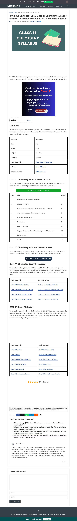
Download (48, 2)
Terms (63, 514)
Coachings (42, 6)
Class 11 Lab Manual (17, 369)
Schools (50, 6)
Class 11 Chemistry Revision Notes (49, 294)
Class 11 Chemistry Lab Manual (48, 299)
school (11, 12)
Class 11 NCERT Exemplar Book (21, 359)
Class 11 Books (15, 354)
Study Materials (30, 6)
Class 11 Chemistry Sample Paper (21, 299)
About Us (45, 514)
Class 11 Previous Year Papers (20, 374)
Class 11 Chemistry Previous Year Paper (50, 289)
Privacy (57, 514)
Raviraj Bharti (35, 21)
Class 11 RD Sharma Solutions (48, 359)
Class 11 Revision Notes (46, 350)
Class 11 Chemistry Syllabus (19, 285)
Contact (52, 514)
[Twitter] (22, 415)
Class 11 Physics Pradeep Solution (49, 374)
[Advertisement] (38, 64)
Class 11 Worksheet (45, 364)
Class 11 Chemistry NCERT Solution (22, 289)
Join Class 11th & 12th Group (39, 190)
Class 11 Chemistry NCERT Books (21, 294)
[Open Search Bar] (67, 6)
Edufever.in (59, 6)
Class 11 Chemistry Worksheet (48, 285)
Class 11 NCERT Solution (18, 364)
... (63, 460)
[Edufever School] (13, 6)
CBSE (16, 12)
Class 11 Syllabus (16, 350)
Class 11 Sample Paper (46, 369)
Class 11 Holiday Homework (47, 354)
